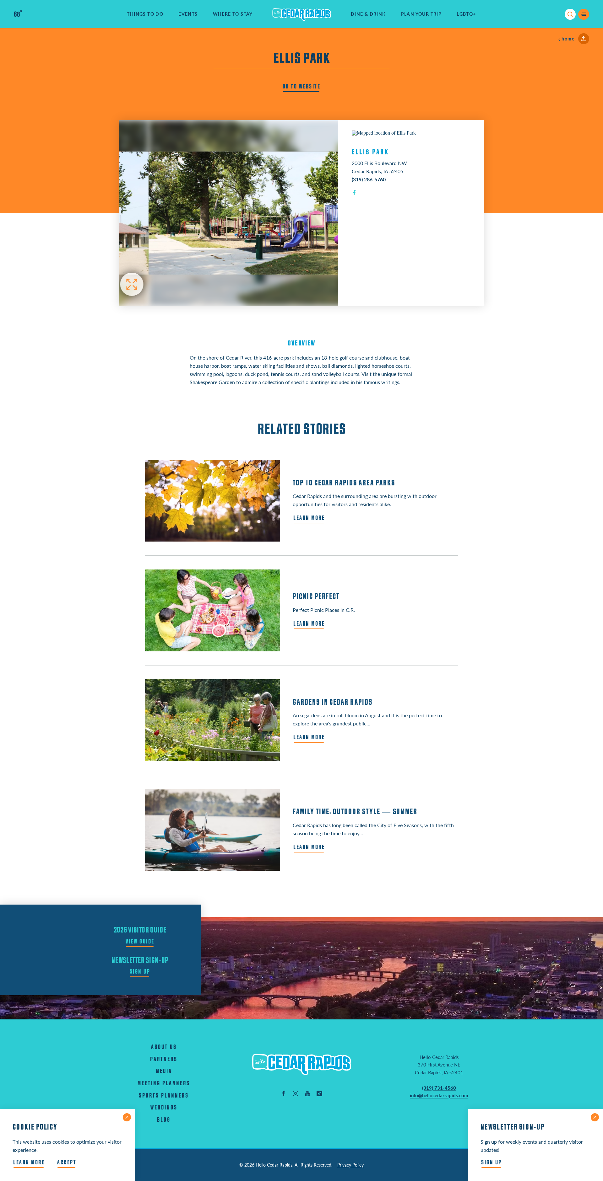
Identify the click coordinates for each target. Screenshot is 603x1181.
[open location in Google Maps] (384, 132)
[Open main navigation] (583, 14)
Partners (163, 1059)
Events (188, 14)
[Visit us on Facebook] (283, 1093)
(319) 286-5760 (369, 179)
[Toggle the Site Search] (570, 14)
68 (18, 14)
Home (568, 39)
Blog (164, 1120)
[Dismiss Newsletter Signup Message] (595, 1117)
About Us (164, 1047)
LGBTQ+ (466, 14)
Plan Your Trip (421, 14)
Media (164, 1071)
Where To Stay (233, 14)
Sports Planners (164, 1095)
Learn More (29, 1162)
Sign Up (140, 971)
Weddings (163, 1107)
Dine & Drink (368, 14)
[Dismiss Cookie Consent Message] (127, 1117)
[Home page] (301, 14)
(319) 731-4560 (439, 1088)
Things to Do (145, 14)
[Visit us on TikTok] (319, 1093)
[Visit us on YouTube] (307, 1093)
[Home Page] (301, 1064)
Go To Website (302, 86)
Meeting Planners (164, 1083)
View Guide (140, 941)
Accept (66, 1162)
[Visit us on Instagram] (295, 1093)
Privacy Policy (350, 1165)
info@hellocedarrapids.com (439, 1095)
